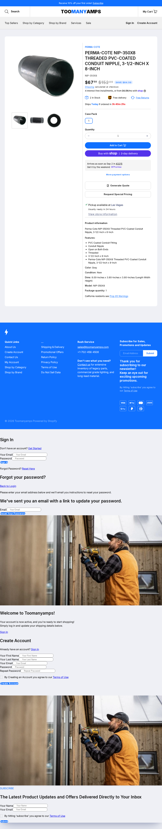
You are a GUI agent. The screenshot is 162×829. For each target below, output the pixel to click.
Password (6, 458)
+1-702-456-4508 (88, 352)
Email (3, 509)
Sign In (130, 23)
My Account (12, 362)
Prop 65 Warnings (119, 296)
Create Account (147, 23)
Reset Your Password (13, 513)
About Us (10, 347)
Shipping (89, 87)
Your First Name (9, 655)
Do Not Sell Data (51, 372)
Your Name (6, 805)
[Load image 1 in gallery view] (19, 120)
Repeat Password (10, 670)
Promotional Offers (52, 352)
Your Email (6, 454)
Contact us (84, 364)
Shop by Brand (13, 372)
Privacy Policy (49, 362)
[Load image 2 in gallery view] (37, 120)
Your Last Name (9, 659)
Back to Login (8, 486)
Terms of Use (49, 367)
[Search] (7, 11)
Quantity (89, 129)
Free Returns (142, 97)
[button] (155, 11)
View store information (102, 214)
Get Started (34, 448)
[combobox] (26, 11)
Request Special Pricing (118, 194)
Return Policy (49, 357)
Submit (150, 353)
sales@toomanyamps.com (93, 347)
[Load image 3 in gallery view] (54, 120)
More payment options (118, 174)
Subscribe (98, 3)
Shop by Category (15, 367)
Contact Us (11, 357)
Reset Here (28, 468)
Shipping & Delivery (52, 347)
